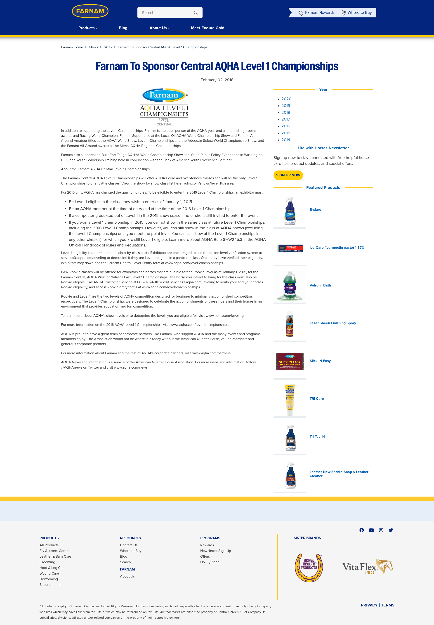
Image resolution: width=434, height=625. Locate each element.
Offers (205, 556)
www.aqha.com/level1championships (194, 262)
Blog (123, 28)
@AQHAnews (72, 367)
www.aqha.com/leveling (224, 315)
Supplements (50, 584)
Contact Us (128, 545)
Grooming (47, 562)
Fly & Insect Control (55, 550)
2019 (285, 106)
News (93, 47)
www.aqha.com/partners (211, 353)
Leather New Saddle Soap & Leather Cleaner (339, 474)
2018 (285, 112)
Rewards (207, 545)
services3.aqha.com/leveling (192, 282)
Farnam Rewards (320, 12)
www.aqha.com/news (131, 367)
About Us (127, 576)
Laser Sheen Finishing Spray (333, 323)
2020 (286, 99)
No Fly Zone (209, 562)
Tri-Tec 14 (317, 437)
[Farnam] (81, 11)
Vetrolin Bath (320, 285)
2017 (285, 119)
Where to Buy (360, 12)
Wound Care (49, 573)
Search (125, 562)
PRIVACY (369, 605)
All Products (49, 545)
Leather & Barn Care (55, 556)
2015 (285, 133)
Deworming (49, 579)
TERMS (387, 605)
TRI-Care (317, 399)
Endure (315, 210)
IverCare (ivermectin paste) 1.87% (337, 248)
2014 (285, 140)
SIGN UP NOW (288, 175)
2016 (108, 47)
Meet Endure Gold (207, 28)
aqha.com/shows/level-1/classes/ (208, 183)
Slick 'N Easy (320, 361)
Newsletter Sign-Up (215, 550)
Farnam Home (72, 47)
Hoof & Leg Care (53, 567)
